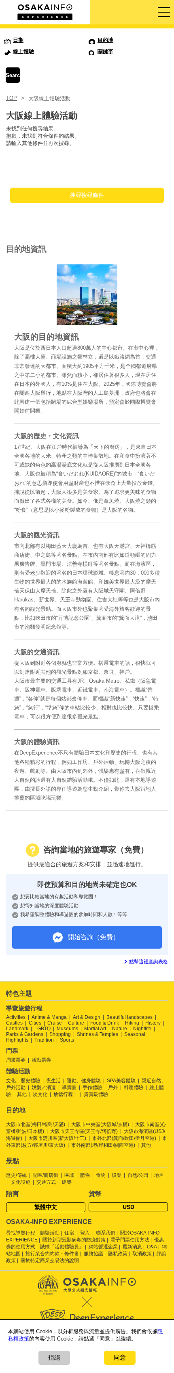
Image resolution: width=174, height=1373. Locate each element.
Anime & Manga (49, 1017)
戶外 (113, 1087)
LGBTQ (42, 1028)
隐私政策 (117, 1253)
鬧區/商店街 (45, 1175)
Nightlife (142, 1028)
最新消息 (132, 1247)
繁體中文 (45, 1207)
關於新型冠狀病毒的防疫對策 (74, 1240)
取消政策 (142, 1253)
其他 (22, 1094)
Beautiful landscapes (129, 1017)
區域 (69, 1175)
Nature (119, 1028)
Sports (67, 1040)
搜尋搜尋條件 (87, 195)
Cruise (54, 1023)
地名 (159, 1175)
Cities (35, 1023)
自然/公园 (137, 1175)
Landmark (17, 1028)
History (153, 1023)
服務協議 (93, 1253)
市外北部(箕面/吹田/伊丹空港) (124, 1138)
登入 (85, 1233)
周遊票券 (15, 1060)
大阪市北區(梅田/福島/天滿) (35, 1124)
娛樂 (116, 1175)
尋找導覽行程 (20, 1233)
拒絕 (54, 1357)
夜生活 (53, 1080)
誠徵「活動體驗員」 (62, 1247)
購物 (85, 1175)
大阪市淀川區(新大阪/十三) (57, 1138)
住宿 (69, 1233)
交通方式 (46, 1182)
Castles (14, 1023)
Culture (76, 1023)
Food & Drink (104, 1023)
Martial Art (95, 1028)
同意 (120, 1357)
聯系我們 (105, 1233)
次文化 (40, 1094)
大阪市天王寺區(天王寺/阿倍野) (84, 1131)
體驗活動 (49, 1233)
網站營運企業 (103, 1247)
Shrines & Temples (97, 1034)
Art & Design (86, 1017)
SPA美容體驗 (121, 1080)
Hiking (132, 1023)
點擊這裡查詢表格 (148, 961)
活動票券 (41, 1060)
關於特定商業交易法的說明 (50, 1260)
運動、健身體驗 (84, 1080)
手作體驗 (92, 1087)
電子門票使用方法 (129, 1240)
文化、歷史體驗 (23, 1080)
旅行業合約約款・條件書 (52, 1253)
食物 (101, 1175)
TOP (11, 98)
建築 (67, 1182)
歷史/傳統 (16, 1175)
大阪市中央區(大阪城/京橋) (100, 1124)
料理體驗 (133, 1087)
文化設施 (20, 1182)
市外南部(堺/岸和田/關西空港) (103, 1145)
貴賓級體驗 (96, 1094)
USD (128, 1207)
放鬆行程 (63, 1094)
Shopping (60, 1034)
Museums (67, 1028)
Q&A (152, 1247)
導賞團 (69, 1087)
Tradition (44, 1040)
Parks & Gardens (24, 1034)
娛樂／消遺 (44, 1087)
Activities (15, 1017)
